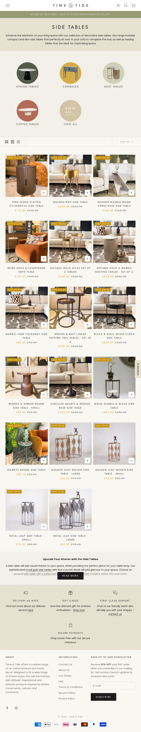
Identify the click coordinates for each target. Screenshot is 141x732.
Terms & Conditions (71, 687)
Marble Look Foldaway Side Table (27, 336)
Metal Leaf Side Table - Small (26, 537)
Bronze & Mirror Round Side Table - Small (27, 405)
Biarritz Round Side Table (26, 470)
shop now (79, 610)
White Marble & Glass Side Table (114, 405)
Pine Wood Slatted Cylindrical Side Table (27, 203)
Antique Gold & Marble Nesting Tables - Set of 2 (114, 269)
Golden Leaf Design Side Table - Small (114, 471)
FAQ (61, 681)
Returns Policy (67, 693)
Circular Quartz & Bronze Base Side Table (70, 405)
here (30, 610)
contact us (115, 614)
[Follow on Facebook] (7, 708)
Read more (70, 575)
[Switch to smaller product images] (12, 141)
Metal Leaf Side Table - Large (70, 537)
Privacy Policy (67, 698)
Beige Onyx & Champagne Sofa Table (27, 269)
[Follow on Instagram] (16, 708)
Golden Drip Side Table (70, 202)
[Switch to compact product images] (18, 141)
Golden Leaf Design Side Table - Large (70, 471)
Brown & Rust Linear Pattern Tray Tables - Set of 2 (70, 337)
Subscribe (103, 697)
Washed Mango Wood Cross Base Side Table (114, 203)
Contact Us (65, 664)
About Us (64, 670)
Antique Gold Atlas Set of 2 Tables (70, 269)
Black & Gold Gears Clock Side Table (114, 336)
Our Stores (65, 675)
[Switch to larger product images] (6, 141)
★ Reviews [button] (138, 369)
